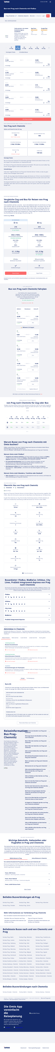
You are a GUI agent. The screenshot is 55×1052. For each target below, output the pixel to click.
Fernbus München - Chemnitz (43, 958)
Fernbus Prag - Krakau (8, 958)
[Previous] (7, 418)
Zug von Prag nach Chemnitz (35, 918)
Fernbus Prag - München (42, 902)
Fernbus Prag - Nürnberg (9, 952)
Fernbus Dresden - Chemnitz (26, 976)
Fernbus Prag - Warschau (9, 949)
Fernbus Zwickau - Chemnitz (43, 992)
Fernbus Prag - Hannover (25, 955)
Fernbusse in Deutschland (21, 998)
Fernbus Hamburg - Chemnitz (10, 964)
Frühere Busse (21, 389)
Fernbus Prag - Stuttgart (42, 943)
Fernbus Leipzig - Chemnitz (26, 979)
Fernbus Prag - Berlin (8, 902)
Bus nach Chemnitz (34, 998)
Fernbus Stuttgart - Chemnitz (43, 964)
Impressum (23, 1048)
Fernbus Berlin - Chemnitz (25, 958)
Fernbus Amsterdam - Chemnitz (44, 976)
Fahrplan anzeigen (15, 154)
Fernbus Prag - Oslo (24, 946)
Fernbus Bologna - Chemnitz (10, 979)
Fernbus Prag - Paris (24, 940)
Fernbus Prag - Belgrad (25, 952)
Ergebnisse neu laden (27, 303)
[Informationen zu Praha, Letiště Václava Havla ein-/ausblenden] (49, 884)
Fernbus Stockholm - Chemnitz (10, 970)
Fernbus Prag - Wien (24, 902)
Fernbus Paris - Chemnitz (25, 961)
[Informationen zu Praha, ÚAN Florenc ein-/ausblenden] (49, 874)
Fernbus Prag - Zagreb (41, 952)
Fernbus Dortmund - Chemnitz (10, 973)
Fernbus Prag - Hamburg (9, 943)
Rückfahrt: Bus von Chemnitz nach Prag (14, 918)
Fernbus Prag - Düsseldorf (42, 946)
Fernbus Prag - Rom (41, 940)
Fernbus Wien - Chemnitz (9, 976)
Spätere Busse (33, 389)
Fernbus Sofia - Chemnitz (42, 967)
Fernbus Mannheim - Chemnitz (43, 973)
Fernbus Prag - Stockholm (42, 949)
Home (5, 998)
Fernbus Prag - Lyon (41, 955)
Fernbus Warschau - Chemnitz (26, 967)
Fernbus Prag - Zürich (24, 905)
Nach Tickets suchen (15, 137)
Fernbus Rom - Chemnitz (42, 961)
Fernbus (11, 998)
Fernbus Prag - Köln (24, 943)
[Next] (49, 48)
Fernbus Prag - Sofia (24, 949)
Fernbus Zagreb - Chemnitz (42, 970)
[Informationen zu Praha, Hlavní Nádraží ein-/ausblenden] (49, 879)
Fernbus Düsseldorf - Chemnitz (11, 967)
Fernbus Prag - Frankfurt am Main (44, 937)
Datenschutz (46, 1048)
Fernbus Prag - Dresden (9, 905)
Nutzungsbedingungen (34, 1048)
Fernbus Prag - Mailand (9, 946)
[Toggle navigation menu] (50, 2)
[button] (33, 15)
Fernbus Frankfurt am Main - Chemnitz (12, 961)
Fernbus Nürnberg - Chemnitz (26, 970)
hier (41, 394)
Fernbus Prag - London (8, 940)
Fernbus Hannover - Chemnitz (26, 973)
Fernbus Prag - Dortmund (9, 955)
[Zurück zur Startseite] (6, 2)
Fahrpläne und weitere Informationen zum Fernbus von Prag (15, 921)
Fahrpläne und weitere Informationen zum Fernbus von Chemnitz (39, 921)
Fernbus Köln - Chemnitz (25, 964)
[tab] (10, 52)
